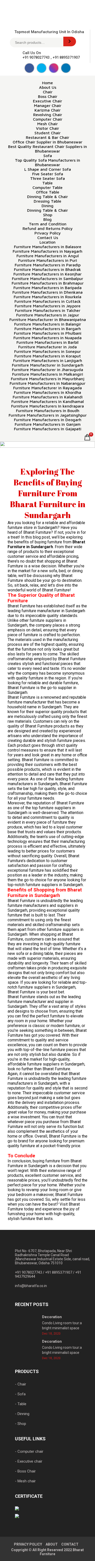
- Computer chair (29, 1451)
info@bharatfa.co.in (31, 1286)
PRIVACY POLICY (28, 1544)
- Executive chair (28, 1461)
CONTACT (70, 1544)
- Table (20, 1404)
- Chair (20, 1384)
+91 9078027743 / (30, 1272)
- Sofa (20, 1394)
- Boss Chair (25, 1471)
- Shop (20, 1423)
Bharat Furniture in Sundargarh (46, 544)
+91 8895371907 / (60, 1272)
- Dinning (22, 1414)
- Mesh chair (25, 1481)
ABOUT (52, 1544)
